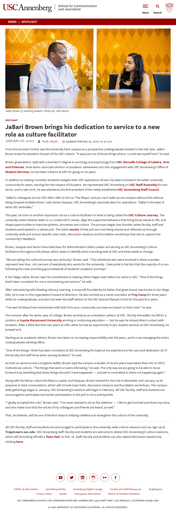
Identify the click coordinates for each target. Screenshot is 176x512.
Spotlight (29, 22)
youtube (60, 477)
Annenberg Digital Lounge (87, 489)
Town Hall (53, 436)
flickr (104, 477)
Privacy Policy (44, 493)
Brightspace (155, 489)
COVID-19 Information (26, 489)
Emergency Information (88, 493)
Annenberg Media (56, 489)
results (74, 229)
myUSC (63, 493)
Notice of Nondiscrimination (124, 493)
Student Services (17, 172)
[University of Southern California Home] (169, 8)
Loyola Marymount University (41, 320)
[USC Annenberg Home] (50, 11)
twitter (71, 477)
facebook (115, 477)
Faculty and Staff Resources (125, 489)
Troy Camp (139, 294)
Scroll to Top (161, 497)
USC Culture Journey (143, 215)
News (12, 22)
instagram (93, 477)
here (19, 441)
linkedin (82, 477)
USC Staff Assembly (143, 185)
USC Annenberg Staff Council (138, 189)
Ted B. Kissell (50, 141)
